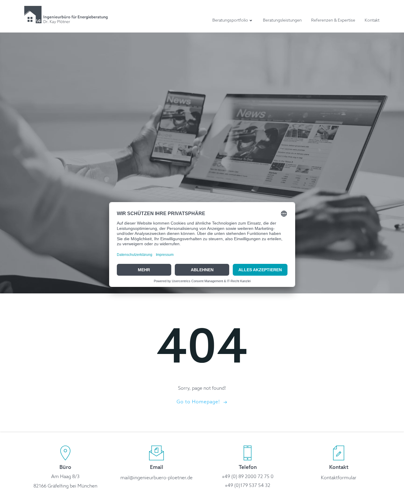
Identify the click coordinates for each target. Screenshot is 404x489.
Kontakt (372, 20)
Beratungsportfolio (230, 20)
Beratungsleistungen (282, 20)
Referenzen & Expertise (333, 20)
